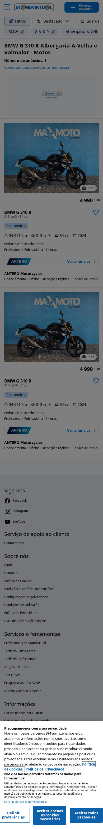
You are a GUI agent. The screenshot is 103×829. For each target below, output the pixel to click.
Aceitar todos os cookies (86, 815)
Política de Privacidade (45, 769)
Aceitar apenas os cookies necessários (50, 815)
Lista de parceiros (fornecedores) (25, 802)
